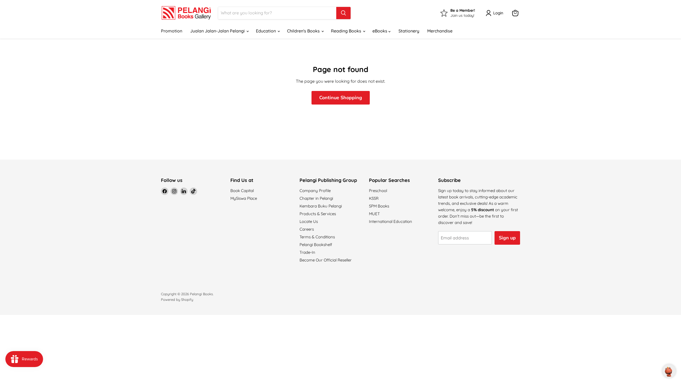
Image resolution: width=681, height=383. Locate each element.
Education (266, 31)
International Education (390, 221)
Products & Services (318, 213)
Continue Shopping (340, 97)
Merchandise (439, 31)
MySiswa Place (243, 198)
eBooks (380, 31)
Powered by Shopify (177, 299)
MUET (374, 213)
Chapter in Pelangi (316, 198)
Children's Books (304, 31)
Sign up (507, 238)
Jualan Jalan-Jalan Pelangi (218, 31)
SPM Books (379, 206)
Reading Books (346, 31)
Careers (307, 229)
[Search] (343, 13)
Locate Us (309, 221)
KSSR (374, 198)
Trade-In (307, 252)
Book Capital (242, 190)
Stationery (408, 31)
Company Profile (315, 190)
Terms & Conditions (317, 236)
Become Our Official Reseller (326, 260)
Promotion (171, 31)
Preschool (378, 190)
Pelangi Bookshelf (316, 244)
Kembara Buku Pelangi (321, 206)
